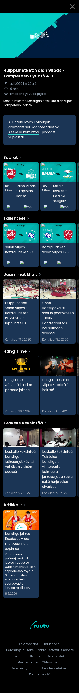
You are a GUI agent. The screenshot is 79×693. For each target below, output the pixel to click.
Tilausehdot (51, 644)
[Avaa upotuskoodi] (73, 17)
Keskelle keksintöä (23, 132)
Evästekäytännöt (25, 668)
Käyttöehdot (28, 644)
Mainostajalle (27, 662)
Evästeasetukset (54, 668)
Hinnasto (37, 656)
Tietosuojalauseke (19, 650)
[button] (39, 35)
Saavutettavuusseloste (56, 650)
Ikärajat (20, 656)
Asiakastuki (56, 656)
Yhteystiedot (52, 662)
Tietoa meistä (39, 674)
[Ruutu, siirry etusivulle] (39, 626)
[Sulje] (72, 7)
